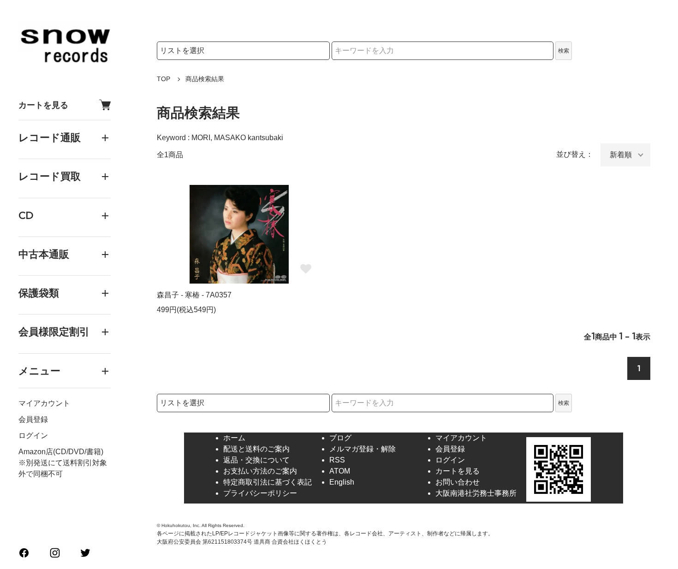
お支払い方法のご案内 (260, 471)
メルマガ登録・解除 (362, 449)
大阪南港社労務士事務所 (476, 493)
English (341, 482)
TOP (163, 79)
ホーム (234, 438)
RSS (337, 460)
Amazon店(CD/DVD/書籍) (60, 452)
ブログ (340, 438)
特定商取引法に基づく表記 (267, 482)
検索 (563, 50)
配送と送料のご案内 (256, 449)
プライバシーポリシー (260, 493)
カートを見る (43, 105)
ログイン (33, 435)
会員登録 (33, 419)
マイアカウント (44, 403)
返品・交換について (256, 460)
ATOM (339, 471)
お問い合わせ (457, 482)
